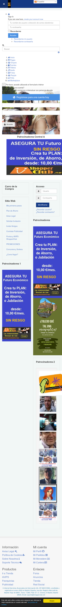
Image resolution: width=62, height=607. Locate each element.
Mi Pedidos (39, 555)
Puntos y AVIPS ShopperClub (12, 237)
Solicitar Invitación (13, 221)
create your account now (33, 19)
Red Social (39, 584)
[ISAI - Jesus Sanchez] (48, 475)
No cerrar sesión (11, 120)
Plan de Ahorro (12, 210)
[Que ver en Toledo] (47, 326)
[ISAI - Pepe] (48, 404)
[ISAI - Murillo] (48, 422)
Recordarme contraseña (23, 41)
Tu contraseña (8, 116)
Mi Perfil (37, 551)
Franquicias (8, 580)
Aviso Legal (11, 216)
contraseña (30, 133)
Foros (36, 573)
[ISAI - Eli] (48, 511)
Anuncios (38, 577)
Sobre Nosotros (10, 558)
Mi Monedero (40, 558)
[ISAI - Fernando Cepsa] (48, 439)
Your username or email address (16, 108)
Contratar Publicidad (14, 231)
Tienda (36, 580)
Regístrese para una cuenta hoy (32, 97)
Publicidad (7, 584)
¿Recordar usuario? (44, 209)
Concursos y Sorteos (14, 249)
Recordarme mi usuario (23, 39)
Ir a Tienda (7, 573)
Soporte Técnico (10, 562)
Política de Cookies (12, 555)
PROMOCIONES (13, 244)
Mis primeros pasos (14, 205)
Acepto (52, 601)
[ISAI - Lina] (48, 493)
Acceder (13, 35)
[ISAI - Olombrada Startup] (47, 262)
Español (40, 2)
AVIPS (5, 577)
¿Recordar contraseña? (45, 212)
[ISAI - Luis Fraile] (48, 457)
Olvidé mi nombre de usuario (13, 133)
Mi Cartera (38, 562)
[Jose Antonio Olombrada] (16, 305)
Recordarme (15, 31)
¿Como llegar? (12, 254)
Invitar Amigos (11, 226)
